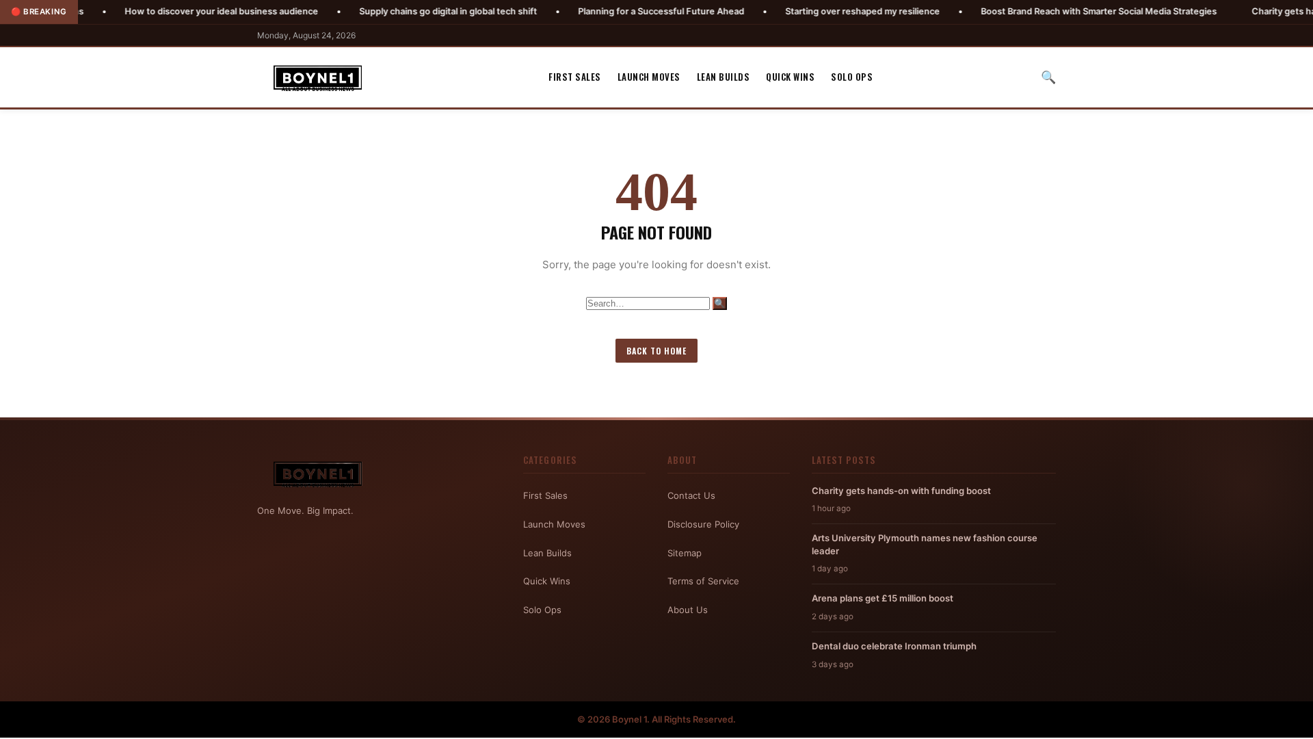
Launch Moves (649, 76)
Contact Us (691, 495)
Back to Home (656, 350)
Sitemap (684, 552)
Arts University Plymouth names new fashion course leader (924, 544)
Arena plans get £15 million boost (882, 598)
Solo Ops (852, 76)
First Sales (574, 76)
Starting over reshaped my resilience (827, 11)
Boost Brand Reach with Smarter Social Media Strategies (1063, 11)
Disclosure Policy (703, 524)
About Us (687, 609)
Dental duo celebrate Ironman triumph (894, 645)
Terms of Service (703, 580)
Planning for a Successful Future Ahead (625, 11)
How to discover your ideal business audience (185, 11)
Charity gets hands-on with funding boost (901, 490)
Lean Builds (723, 76)
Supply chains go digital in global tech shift (412, 11)
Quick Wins (790, 76)
